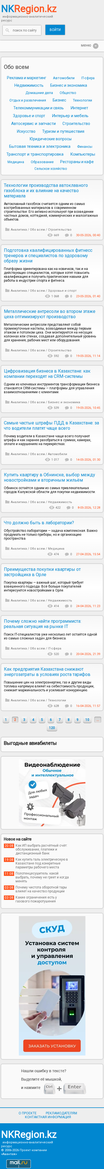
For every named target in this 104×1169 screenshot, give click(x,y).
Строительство (76, 123)
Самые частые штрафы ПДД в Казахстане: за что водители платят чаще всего (51, 425)
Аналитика (19, 229)
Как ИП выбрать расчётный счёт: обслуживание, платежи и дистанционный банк (41, 849)
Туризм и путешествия (63, 131)
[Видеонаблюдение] (52, 792)
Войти (55, 30)
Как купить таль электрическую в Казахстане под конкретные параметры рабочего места (42, 863)
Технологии (82, 100)
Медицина (15, 162)
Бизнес (59, 100)
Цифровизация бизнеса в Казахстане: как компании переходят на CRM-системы (47, 373)
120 (52, 728)
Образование (42, 162)
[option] (52, 792)
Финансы (84, 146)
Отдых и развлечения (27, 100)
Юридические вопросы (51, 139)
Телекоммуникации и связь (38, 108)
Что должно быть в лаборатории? (39, 522)
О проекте (28, 1113)
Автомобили (64, 78)
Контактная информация (48, 1117)
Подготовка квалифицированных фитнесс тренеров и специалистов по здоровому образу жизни (48, 256)
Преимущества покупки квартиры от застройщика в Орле (42, 572)
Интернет (79, 107)
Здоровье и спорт (29, 115)
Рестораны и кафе (77, 162)
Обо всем (16, 67)
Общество (68, 93)
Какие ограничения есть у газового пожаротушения (36, 899)
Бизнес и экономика (68, 85)
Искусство (26, 131)
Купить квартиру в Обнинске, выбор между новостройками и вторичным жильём (49, 477)
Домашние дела (39, 93)
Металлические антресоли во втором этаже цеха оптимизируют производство (49, 314)
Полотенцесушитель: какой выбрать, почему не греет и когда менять (42, 877)
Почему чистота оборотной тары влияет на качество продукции (41, 889)
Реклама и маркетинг (26, 78)
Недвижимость (29, 85)
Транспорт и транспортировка (35, 154)
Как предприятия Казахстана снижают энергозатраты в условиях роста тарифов (47, 671)
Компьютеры (82, 154)
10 (87, 720)
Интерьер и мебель (70, 115)
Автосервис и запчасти (33, 123)
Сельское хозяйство (50, 169)
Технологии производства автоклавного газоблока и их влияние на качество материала (46, 191)
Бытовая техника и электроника (39, 146)
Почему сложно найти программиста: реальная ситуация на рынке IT (42, 624)
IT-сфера (88, 78)
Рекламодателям (61, 1113)
